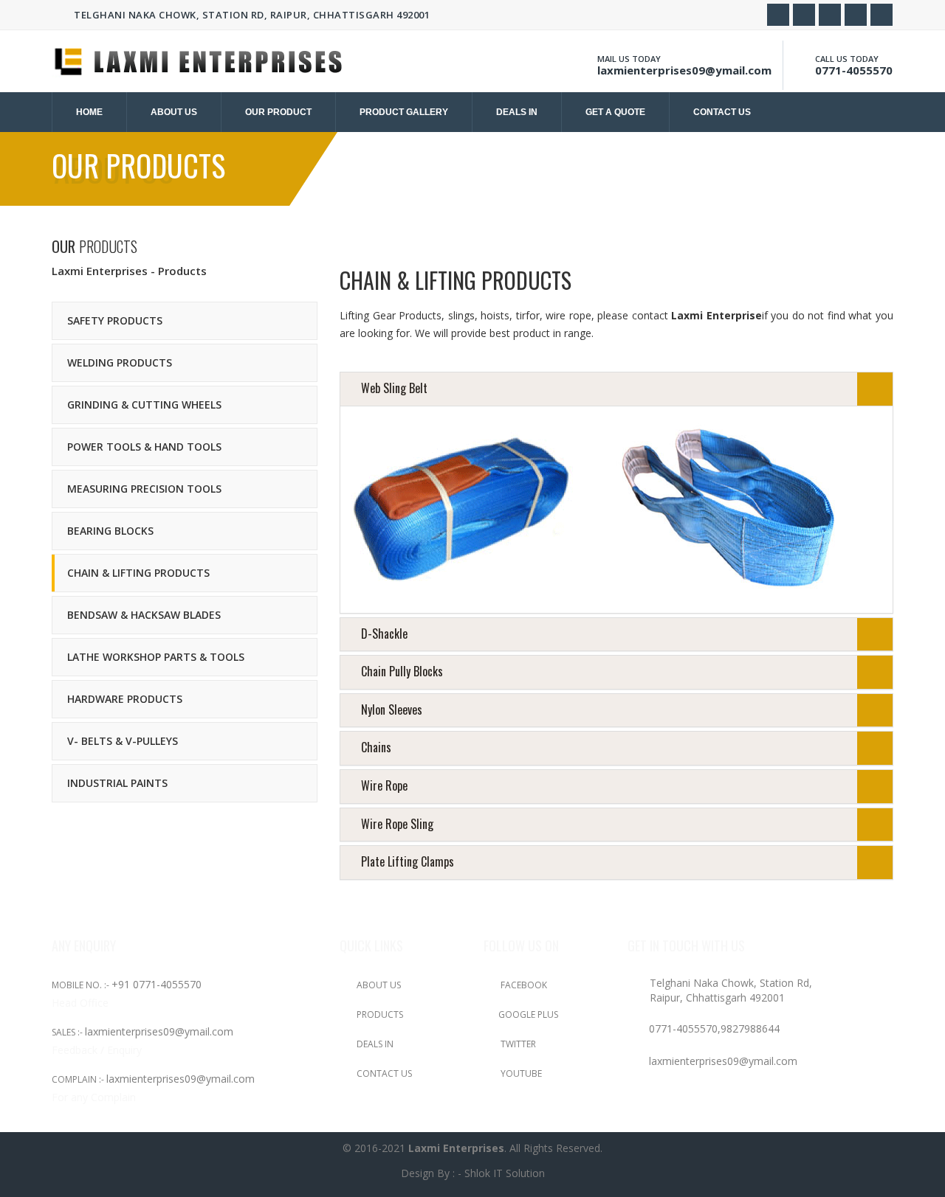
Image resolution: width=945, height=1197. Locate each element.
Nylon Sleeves (391, 709)
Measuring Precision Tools (144, 489)
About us (174, 112)
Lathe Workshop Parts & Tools (155, 657)
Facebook (522, 985)
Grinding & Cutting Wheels (144, 405)
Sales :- (68, 1032)
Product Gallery (404, 112)
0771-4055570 (854, 70)
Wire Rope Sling (397, 824)
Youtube (520, 1073)
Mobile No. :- (81, 985)
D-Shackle (384, 633)
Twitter (517, 1044)
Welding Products (119, 362)
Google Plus (528, 1014)
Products (378, 1014)
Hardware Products (124, 699)
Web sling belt (394, 388)
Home (89, 112)
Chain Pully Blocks (402, 671)
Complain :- (79, 1079)
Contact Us (383, 1073)
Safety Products (114, 320)
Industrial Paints (117, 783)
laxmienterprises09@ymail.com (684, 70)
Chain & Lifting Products (138, 573)
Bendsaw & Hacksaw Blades (144, 615)
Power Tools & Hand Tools (144, 447)
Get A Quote (615, 112)
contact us (722, 112)
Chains (376, 747)
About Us (377, 985)
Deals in (516, 112)
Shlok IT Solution (504, 1173)
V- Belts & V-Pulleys (122, 741)
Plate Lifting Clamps (407, 861)
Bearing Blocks (110, 531)
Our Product (278, 112)
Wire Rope (384, 785)
